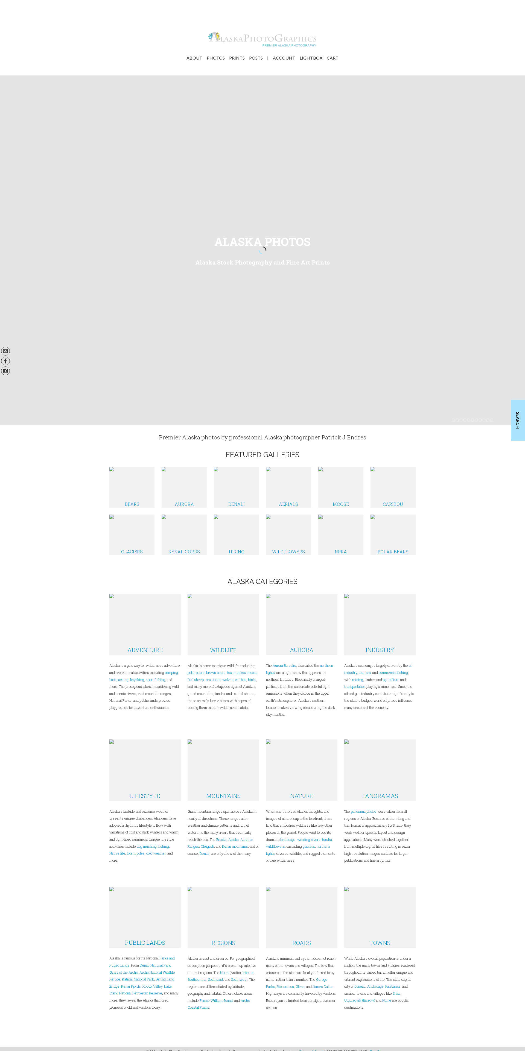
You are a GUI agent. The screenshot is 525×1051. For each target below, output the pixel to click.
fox (229, 672)
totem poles (136, 853)
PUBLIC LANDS (145, 942)
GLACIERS (132, 551)
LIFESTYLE (145, 796)
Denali (204, 853)
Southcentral (197, 979)
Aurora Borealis (284, 665)
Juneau (360, 986)
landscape (288, 839)
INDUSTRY (380, 650)
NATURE (301, 796)
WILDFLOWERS (288, 551)
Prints (237, 57)
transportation (355, 686)
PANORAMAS (380, 796)
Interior (248, 972)
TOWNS (379, 943)
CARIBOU (393, 504)
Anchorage (375, 986)
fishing (163, 846)
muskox (240, 672)
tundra (327, 839)
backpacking (119, 679)
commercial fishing (393, 672)
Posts (256, 57)
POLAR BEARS (393, 551)
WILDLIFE (223, 650)
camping (171, 672)
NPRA (341, 551)
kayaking (137, 679)
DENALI (236, 504)
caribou (240, 679)
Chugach (207, 846)
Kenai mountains (235, 846)
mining (357, 679)
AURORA (184, 504)
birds (252, 679)
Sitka (396, 993)
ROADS (301, 943)
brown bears (216, 672)
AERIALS (288, 504)
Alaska (233, 839)
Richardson (285, 986)
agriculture (391, 679)
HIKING (236, 551)
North (224, 972)
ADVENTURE (145, 650)
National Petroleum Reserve (140, 993)
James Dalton (323, 986)
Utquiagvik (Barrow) (359, 1000)
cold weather (156, 853)
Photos (216, 57)
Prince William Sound (216, 1000)
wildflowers (275, 846)
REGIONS (223, 943)
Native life (117, 853)
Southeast (215, 979)
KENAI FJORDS (184, 551)
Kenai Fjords (131, 986)
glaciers (309, 846)
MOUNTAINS (223, 796)
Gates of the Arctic (123, 972)
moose (252, 672)
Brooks (221, 839)
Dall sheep (196, 679)
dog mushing (147, 846)
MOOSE (341, 504)
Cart (333, 57)
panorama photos (364, 811)
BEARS (132, 504)
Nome (386, 1000)
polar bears (196, 672)
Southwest (239, 979)
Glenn (300, 986)
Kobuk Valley (152, 986)
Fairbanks (393, 986)
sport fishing (155, 679)
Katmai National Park (138, 979)
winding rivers (308, 839)
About (194, 57)
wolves (228, 679)
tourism (365, 672)
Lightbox (311, 57)
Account (284, 57)
